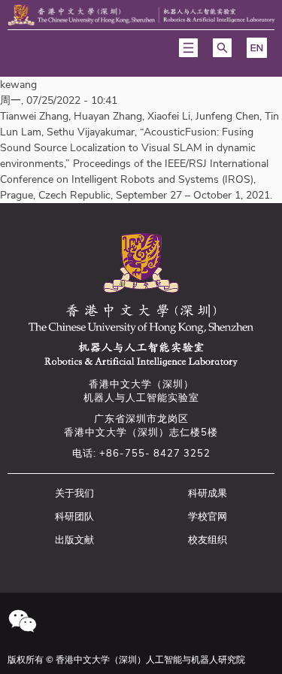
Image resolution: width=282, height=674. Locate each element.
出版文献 (74, 540)
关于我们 (74, 493)
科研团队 (74, 517)
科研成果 (207, 493)
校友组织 (207, 540)
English (257, 48)
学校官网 (207, 517)
